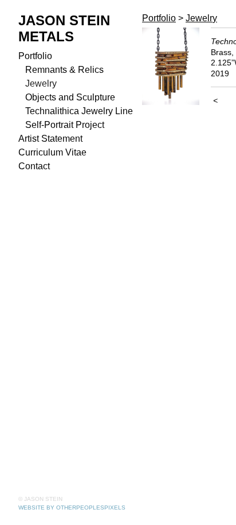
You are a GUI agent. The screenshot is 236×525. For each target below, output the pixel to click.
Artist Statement (50, 138)
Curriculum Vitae (52, 152)
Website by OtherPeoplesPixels (71, 507)
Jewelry (41, 83)
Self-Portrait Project (64, 125)
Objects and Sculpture (70, 97)
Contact (34, 166)
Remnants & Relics (64, 70)
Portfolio (35, 56)
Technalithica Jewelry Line (79, 111)
